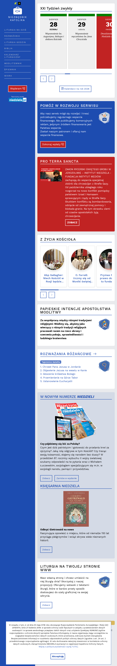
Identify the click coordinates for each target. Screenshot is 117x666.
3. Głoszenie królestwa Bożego (57, 374)
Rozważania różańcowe (66, 354)
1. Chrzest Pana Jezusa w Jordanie (60, 366)
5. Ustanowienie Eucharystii (56, 381)
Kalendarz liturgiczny (12, 55)
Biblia (8, 48)
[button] (43, 79)
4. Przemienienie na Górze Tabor (59, 377)
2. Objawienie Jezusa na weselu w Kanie (63, 370)
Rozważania (12, 36)
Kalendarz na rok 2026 (76, 88)
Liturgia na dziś (15, 30)
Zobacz (46, 478)
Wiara (8, 76)
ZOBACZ (72, 222)
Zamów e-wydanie (67, 478)
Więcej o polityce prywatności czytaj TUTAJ (58, 647)
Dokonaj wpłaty (51, 144)
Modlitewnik (13, 63)
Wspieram (16, 88)
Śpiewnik (10, 69)
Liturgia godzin (15, 42)
